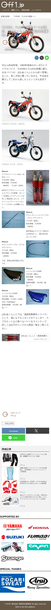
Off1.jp (12, 43)
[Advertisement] (20, 358)
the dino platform (28, 607)
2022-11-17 (14, 41)
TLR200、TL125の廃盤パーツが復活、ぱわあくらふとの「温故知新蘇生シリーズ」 (25, 31)
